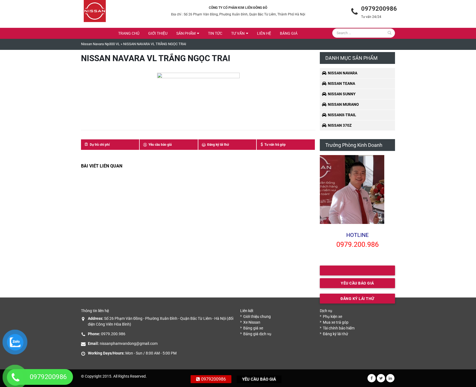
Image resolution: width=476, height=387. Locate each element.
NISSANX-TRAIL (342, 115)
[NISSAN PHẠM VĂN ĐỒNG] (95, 11)
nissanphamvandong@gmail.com (129, 343)
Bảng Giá (289, 33)
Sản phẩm (186, 33)
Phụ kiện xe (332, 316)
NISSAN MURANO (343, 104)
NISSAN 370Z (339, 125)
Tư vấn (238, 33)
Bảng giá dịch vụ (257, 334)
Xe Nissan (251, 322)
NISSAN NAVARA (342, 73)
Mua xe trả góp (335, 322)
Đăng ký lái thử (335, 334)
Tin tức (215, 33)
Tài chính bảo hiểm (339, 328)
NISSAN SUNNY (342, 94)
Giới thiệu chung (257, 316)
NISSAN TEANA (341, 83)
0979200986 (213, 379)
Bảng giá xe (253, 328)
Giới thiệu (157, 33)
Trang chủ (128, 33)
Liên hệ (264, 33)
